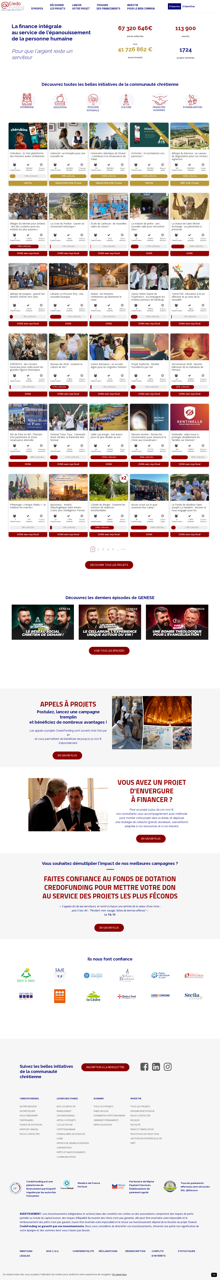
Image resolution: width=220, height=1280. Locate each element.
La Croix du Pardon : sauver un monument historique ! (67, 225)
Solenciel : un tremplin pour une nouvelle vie (67, 155)
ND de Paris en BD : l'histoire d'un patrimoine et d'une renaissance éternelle (26, 437)
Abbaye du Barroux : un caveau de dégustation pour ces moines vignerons (190, 156)
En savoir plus (119, 1274)
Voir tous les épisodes (109, 650)
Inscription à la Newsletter (105, 1067)
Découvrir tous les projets (109, 565)
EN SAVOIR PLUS (151, 838)
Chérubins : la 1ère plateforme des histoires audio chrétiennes (27, 155)
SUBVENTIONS (64, 1147)
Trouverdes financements (108, 7)
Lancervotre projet (81, 7)
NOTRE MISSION (28, 1106)
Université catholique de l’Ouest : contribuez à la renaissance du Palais (108, 156)
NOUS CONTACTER (30, 1133)
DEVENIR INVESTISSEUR (142, 1111)
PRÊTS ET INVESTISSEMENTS (71, 1152)
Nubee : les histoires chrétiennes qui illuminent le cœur (106, 296)
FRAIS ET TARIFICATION (142, 1129)
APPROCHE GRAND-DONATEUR (73, 1143)
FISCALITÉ (135, 1124)
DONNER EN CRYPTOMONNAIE (109, 1115)
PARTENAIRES (27, 1120)
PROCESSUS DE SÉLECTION (144, 1133)
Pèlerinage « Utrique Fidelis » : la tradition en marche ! (28, 506)
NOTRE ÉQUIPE (27, 1111)
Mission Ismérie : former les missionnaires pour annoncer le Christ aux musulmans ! (148, 437)
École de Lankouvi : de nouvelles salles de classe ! (109, 225)
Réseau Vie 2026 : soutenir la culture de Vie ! (66, 365)
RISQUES (135, 1120)
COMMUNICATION (66, 1156)
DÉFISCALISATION (103, 1124)
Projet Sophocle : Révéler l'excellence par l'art (145, 365)
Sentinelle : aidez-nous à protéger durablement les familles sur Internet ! (186, 437)
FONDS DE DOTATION (31, 1124)
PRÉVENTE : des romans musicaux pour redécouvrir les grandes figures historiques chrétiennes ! (26, 368)
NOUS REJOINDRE (29, 1115)
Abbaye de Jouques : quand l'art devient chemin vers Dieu (27, 295)
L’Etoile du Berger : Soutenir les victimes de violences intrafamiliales (108, 507)
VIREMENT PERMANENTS (106, 1120)
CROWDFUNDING (66, 1115)
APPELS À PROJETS (66, 1120)
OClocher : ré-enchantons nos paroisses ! (147, 155)
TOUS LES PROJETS (103, 1106)
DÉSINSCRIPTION (135, 1251)
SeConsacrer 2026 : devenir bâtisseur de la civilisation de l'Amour (187, 367)
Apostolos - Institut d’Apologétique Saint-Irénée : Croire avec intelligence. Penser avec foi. (67, 509)
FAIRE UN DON (101, 1111)
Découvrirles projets (57, 7)
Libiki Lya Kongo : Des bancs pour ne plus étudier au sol (107, 436)
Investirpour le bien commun (141, 7)
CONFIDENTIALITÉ (83, 1251)
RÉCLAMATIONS (108, 1251)
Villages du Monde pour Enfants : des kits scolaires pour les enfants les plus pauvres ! (27, 226)
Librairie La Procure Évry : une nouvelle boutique (66, 295)
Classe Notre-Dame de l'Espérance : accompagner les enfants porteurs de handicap (148, 296)
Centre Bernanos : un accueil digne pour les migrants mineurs (108, 365)
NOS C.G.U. (52, 1251)
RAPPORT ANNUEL (29, 1129)
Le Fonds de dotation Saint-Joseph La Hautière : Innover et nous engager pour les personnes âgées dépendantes (189, 509)
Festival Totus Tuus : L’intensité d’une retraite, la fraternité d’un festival (67, 437)
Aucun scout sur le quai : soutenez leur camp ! (144, 506)
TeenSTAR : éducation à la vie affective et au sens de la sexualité (188, 296)
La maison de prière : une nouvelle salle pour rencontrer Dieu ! (147, 226)
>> (124, 549)
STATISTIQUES (186, 1251)
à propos (37, 9)
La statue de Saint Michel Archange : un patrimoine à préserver (187, 226)
